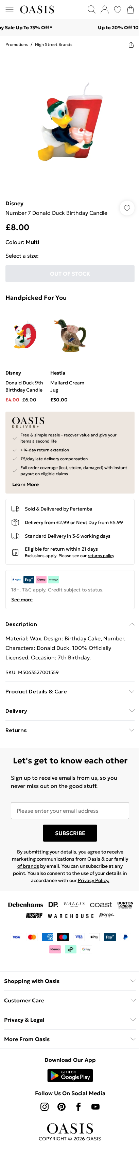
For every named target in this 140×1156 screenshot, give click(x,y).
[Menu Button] (9, 9)
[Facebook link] (78, 1107)
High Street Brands (53, 44)
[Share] (131, 44)
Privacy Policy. (93, 880)
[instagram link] (44, 1107)
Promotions (16, 44)
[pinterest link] (61, 1107)
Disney (14, 203)
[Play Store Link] (70, 1075)
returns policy (101, 555)
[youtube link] (95, 1107)
